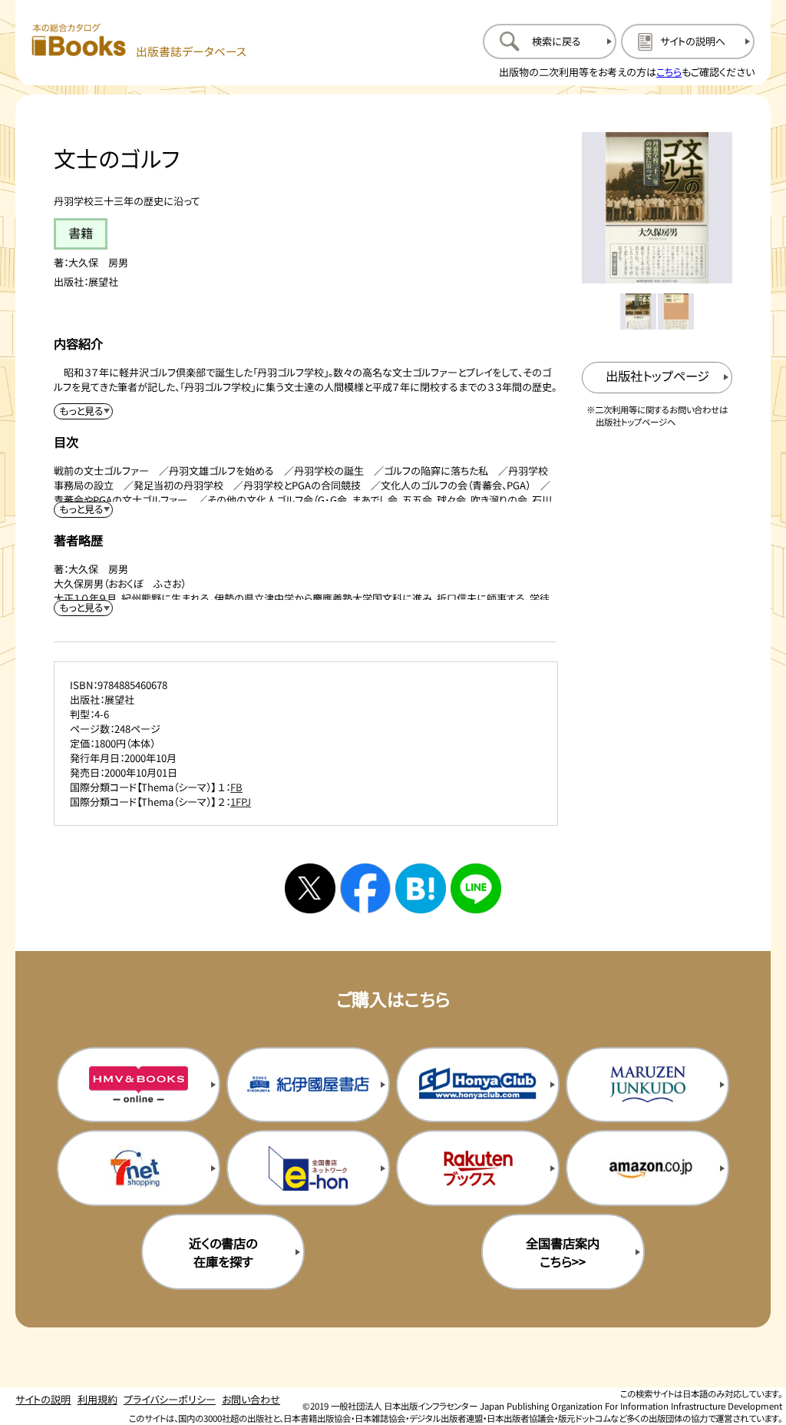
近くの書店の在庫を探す (223, 1252)
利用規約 (97, 1399)
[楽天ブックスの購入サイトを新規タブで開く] (478, 1167)
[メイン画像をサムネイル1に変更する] (638, 311)
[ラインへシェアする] (476, 888)
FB (236, 787)
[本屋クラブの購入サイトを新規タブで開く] (478, 1084)
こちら (669, 72)
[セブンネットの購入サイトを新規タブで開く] (138, 1167)
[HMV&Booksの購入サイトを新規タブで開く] (138, 1084)
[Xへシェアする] (310, 888)
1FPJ (240, 801)
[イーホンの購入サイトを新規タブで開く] (308, 1167)
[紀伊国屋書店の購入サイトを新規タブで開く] (308, 1084)
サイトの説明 (43, 1399)
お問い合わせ (251, 1399)
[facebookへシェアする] (365, 888)
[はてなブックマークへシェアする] (420, 888)
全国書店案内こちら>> (562, 1252)
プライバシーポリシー (170, 1399)
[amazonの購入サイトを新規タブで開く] (647, 1167)
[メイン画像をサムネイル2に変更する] (676, 311)
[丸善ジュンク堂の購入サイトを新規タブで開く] (647, 1084)
